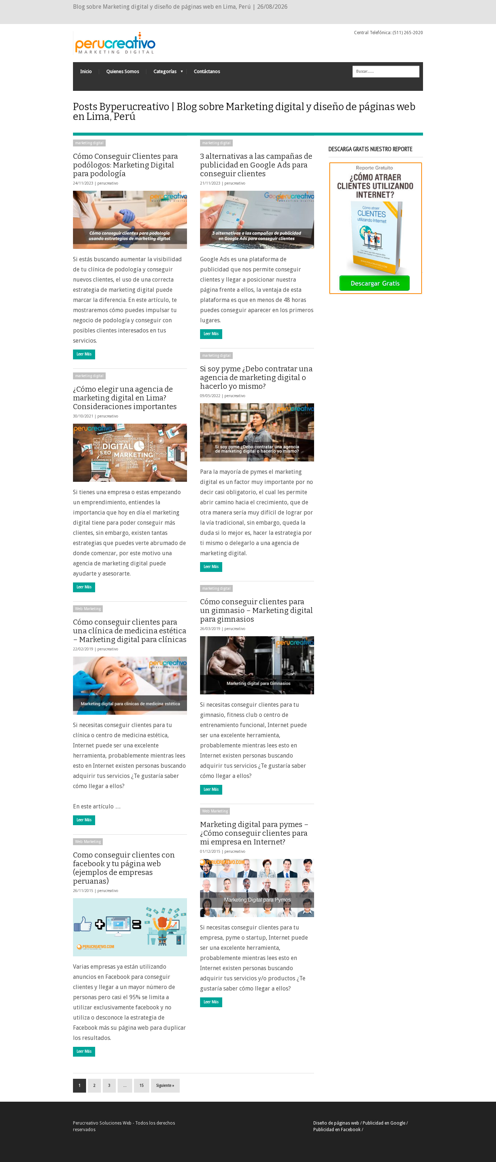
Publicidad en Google (384, 1123)
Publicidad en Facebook (337, 1129)
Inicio (86, 71)
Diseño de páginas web (336, 1123)
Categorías (161, 73)
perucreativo (107, 183)
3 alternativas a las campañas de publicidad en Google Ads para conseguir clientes (256, 165)
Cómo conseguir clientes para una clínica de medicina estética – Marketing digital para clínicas (130, 631)
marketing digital (89, 143)
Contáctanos (207, 71)
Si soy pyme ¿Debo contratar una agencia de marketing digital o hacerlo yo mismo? (256, 377)
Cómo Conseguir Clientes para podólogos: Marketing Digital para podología (125, 165)
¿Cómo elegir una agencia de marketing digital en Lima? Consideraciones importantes (125, 398)
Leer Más (84, 354)
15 (141, 1086)
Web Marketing (88, 609)
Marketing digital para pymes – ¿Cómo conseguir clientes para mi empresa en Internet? (254, 833)
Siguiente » (165, 1086)
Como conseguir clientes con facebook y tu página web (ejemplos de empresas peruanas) (124, 868)
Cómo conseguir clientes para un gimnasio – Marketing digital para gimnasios (256, 610)
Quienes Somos (122, 71)
